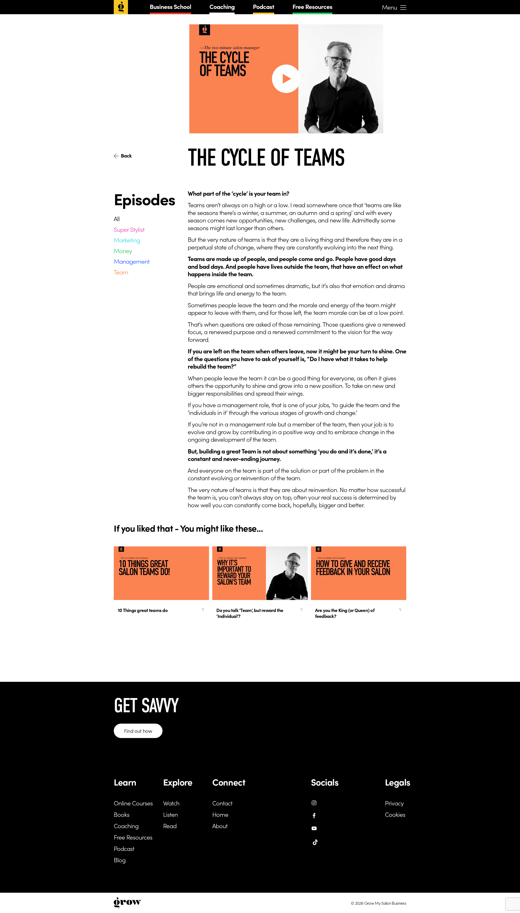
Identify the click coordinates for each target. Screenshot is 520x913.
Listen (170, 814)
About (220, 825)
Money (123, 250)
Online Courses (133, 803)
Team (121, 271)
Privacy (394, 803)
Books (121, 814)
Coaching (222, 6)
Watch (171, 803)
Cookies (395, 814)
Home (220, 814)
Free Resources (312, 6)
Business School (170, 6)
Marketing (127, 239)
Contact (222, 803)
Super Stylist (129, 229)
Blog (120, 859)
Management (132, 261)
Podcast (263, 6)
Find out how (138, 730)
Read (170, 825)
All (117, 218)
